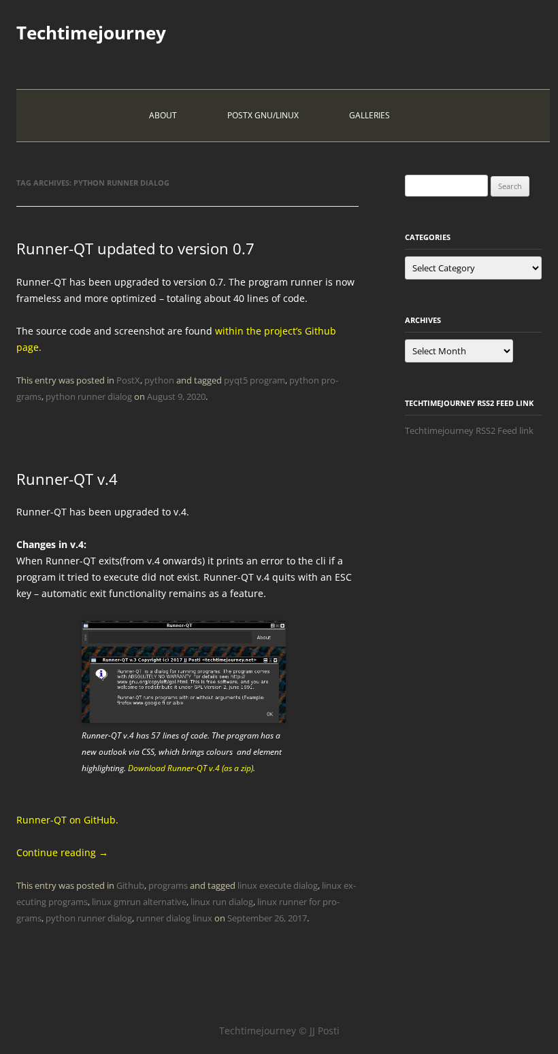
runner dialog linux (174, 918)
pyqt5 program (254, 380)
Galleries (369, 115)
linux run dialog (222, 902)
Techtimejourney (91, 32)
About (163, 115)
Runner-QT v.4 (67, 479)
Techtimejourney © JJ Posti (279, 1030)
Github (130, 885)
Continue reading (62, 852)
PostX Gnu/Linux (263, 115)
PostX (128, 380)
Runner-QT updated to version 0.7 (135, 248)
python (159, 380)
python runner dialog (89, 396)
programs (168, 885)
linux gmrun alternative (139, 902)
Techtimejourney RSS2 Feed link (469, 430)
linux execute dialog (277, 885)
